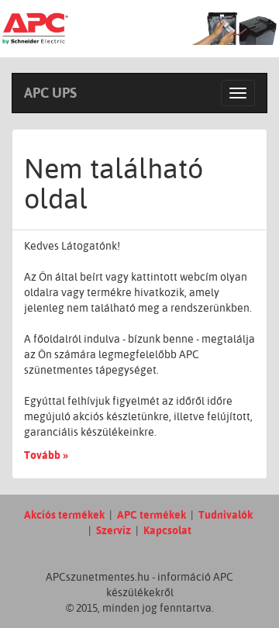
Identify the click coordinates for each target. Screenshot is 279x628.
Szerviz (113, 530)
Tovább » (46, 455)
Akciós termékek (64, 515)
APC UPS (50, 93)
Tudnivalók (225, 515)
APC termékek (151, 515)
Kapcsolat (167, 530)
